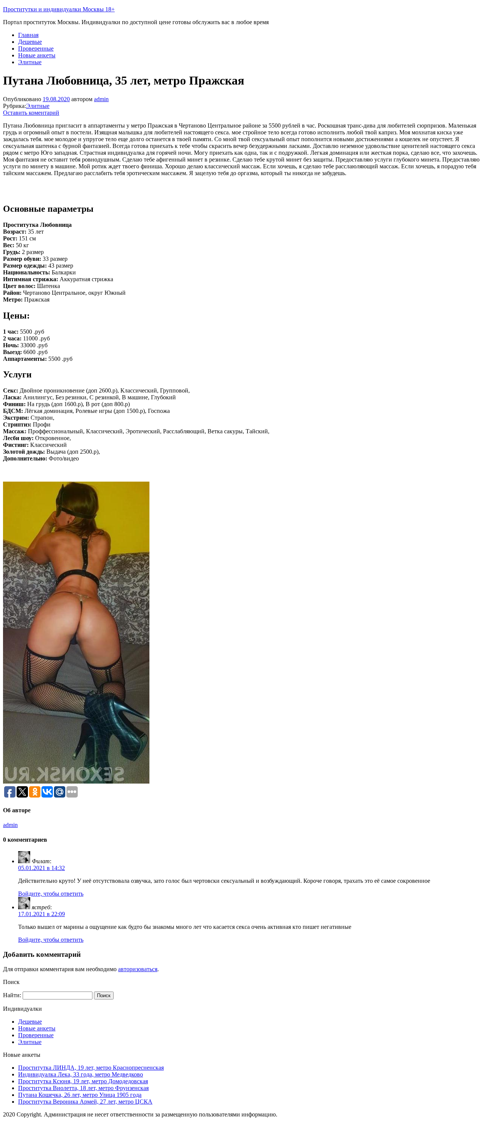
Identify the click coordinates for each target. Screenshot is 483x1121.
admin (101, 99)
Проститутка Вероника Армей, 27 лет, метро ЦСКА (85, 1101)
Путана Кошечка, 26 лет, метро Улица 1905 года (80, 1095)
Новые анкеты (36, 55)
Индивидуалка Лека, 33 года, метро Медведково (80, 1074)
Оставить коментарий (31, 112)
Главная (28, 35)
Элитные (30, 62)
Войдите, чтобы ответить (50, 893)
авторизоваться (137, 969)
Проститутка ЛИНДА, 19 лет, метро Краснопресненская (91, 1067)
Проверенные (36, 48)
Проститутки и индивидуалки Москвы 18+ (59, 9)
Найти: (12, 995)
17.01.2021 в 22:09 (41, 914)
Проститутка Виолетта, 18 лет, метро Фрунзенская (83, 1088)
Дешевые (30, 41)
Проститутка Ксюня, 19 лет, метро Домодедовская (83, 1081)
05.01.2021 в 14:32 (41, 868)
